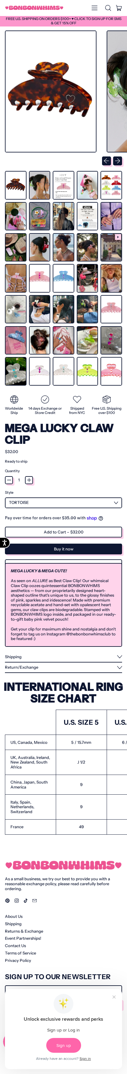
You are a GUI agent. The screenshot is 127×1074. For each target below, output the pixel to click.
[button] (107, 8)
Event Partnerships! (23, 938)
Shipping (13, 923)
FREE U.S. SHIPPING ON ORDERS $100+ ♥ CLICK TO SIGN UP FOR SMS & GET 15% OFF (63, 21)
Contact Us (15, 945)
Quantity (12, 471)
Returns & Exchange (24, 931)
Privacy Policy (18, 960)
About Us (14, 916)
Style (9, 493)
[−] (9, 480)
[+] (29, 480)
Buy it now (63, 548)
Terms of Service (20, 952)
